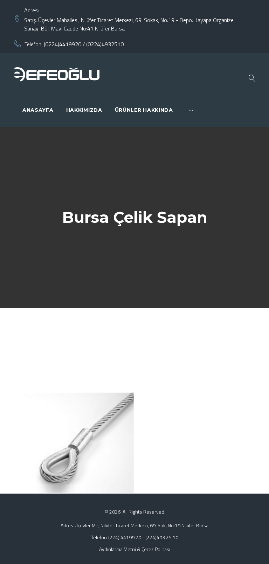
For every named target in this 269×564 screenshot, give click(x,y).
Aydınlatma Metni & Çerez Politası (134, 549)
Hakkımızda (84, 110)
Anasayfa (38, 110)
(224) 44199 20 (124, 537)
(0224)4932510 (105, 44)
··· (190, 110)
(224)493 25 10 (161, 537)
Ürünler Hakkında (144, 110)
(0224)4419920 (62, 44)
